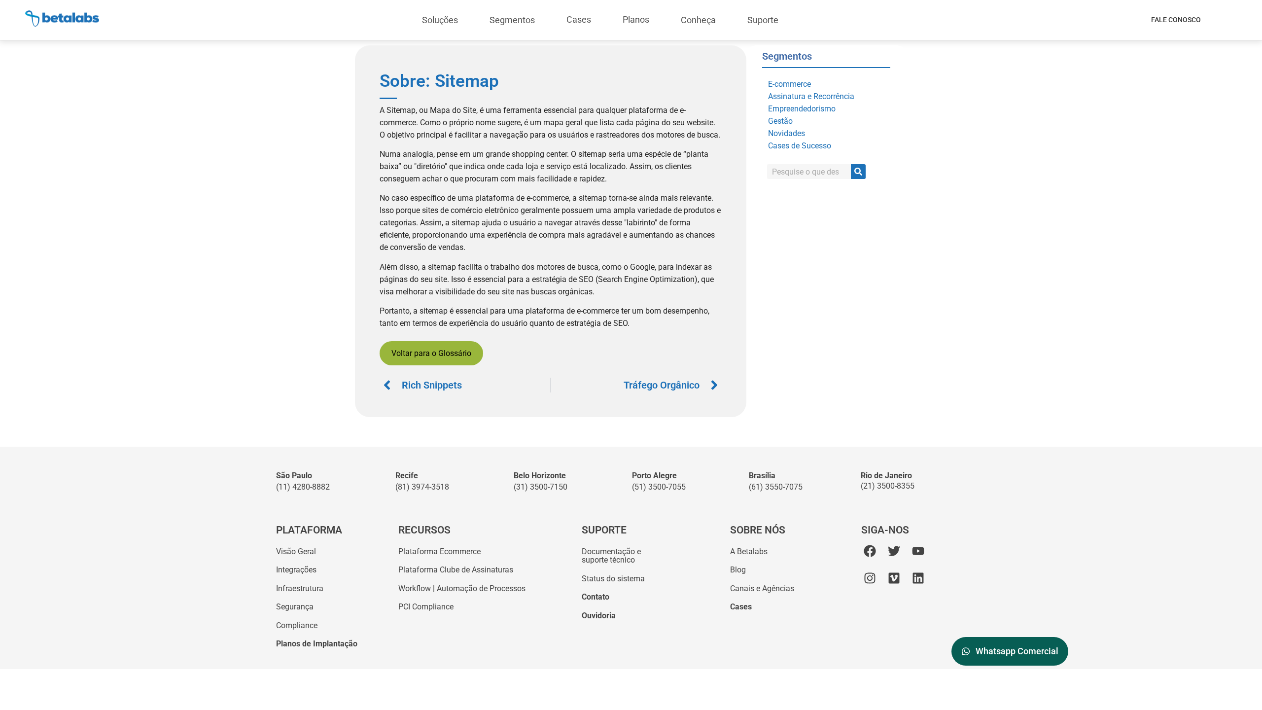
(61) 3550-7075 (776, 487)
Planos (636, 19)
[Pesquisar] (858, 171)
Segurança (295, 606)
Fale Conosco (1176, 20)
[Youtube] (918, 551)
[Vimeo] (894, 578)
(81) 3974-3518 (422, 487)
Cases (578, 19)
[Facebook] (869, 551)
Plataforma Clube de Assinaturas (455, 569)
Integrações (296, 569)
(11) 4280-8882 (303, 487)
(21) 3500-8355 (887, 486)
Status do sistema (613, 578)
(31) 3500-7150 (540, 487)
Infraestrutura (299, 588)
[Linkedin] (918, 578)
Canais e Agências (762, 588)
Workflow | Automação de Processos (462, 588)
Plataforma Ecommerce (439, 551)
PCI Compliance (426, 606)
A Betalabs (749, 551)
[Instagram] (869, 578)
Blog (738, 569)
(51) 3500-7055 (659, 487)
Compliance (296, 625)
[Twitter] (894, 551)
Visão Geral (296, 551)
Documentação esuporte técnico (611, 556)
